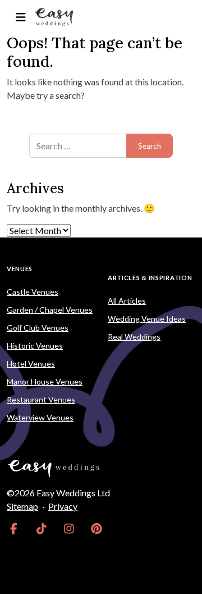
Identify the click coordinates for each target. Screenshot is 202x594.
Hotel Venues (31, 363)
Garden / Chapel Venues (50, 309)
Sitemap (22, 506)
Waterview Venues (40, 417)
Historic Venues (35, 345)
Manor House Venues (44, 381)
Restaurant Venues (41, 399)
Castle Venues (32, 291)
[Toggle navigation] (20, 17)
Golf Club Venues (37, 327)
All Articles (127, 300)
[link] (14, 529)
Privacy (62, 506)
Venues (20, 268)
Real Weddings (134, 336)
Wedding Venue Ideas (147, 318)
